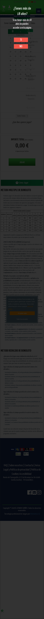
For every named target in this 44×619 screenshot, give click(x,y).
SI (21, 39)
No (21, 46)
